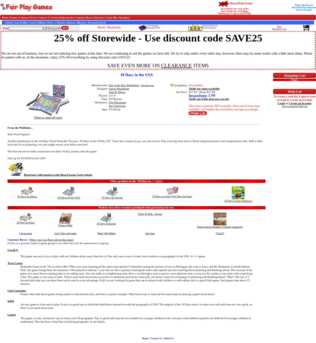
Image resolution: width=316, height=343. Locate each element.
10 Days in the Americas (238, 200)
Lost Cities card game (65, 233)
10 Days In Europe (112, 197)
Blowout (81, 22)
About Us (169, 338)
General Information (63, 18)
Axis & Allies (21, 22)
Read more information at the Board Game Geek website (58, 174)
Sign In (101, 27)
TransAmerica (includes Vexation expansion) (220, 226)
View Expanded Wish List (294, 106)
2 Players (60, 22)
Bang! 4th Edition (106, 233)
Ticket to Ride (65, 225)
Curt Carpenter (17, 290)
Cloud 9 (220, 233)
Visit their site (147, 85)
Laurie (12, 314)
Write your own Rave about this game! (51, 239)
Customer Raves (83, 18)
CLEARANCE (176, 65)
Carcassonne (25, 233)
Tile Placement (117, 102)
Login (281, 103)
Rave (246, 11)
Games (13, 18)
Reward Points (198, 95)
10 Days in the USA (68, 197)
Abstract (70, 22)
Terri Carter (15, 263)
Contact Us (44, 18)
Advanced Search (96, 22)
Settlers (9, 22)
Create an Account (300, 103)
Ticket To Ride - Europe (150, 214)
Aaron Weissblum (119, 88)
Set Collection (117, 105)
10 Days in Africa (27, 196)
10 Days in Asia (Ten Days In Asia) (172, 196)
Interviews (99, 18)
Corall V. (13, 250)
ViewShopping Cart (279, 27)
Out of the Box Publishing (124, 85)
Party (50, 22)
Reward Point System (241, 3)
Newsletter (124, 18)
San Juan (150, 233)
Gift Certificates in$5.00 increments (210, 27)
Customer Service (28, 18)
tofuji (11, 301)
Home (5, 18)
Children (41, 22)
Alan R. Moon (117, 92)
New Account (114, 27)
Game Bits (112, 18)
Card (32, 22)
